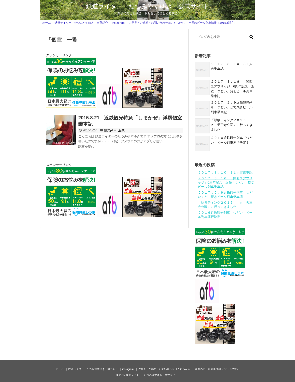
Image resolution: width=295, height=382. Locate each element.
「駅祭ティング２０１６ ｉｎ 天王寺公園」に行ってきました (231, 124)
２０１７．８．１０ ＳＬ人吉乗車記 (225, 172)
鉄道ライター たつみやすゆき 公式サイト (147, 6)
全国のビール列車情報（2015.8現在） (213, 22)
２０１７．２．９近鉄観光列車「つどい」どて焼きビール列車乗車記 (231, 107)
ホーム (46, 22)
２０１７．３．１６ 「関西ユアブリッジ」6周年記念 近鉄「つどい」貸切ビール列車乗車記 (226, 182)
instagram (118, 22)
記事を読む (86, 146)
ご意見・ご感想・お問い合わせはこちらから (157, 22)
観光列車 (110, 130)
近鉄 (121, 130)
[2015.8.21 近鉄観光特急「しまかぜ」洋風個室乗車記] (61, 130)
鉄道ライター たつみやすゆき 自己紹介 (81, 22)
